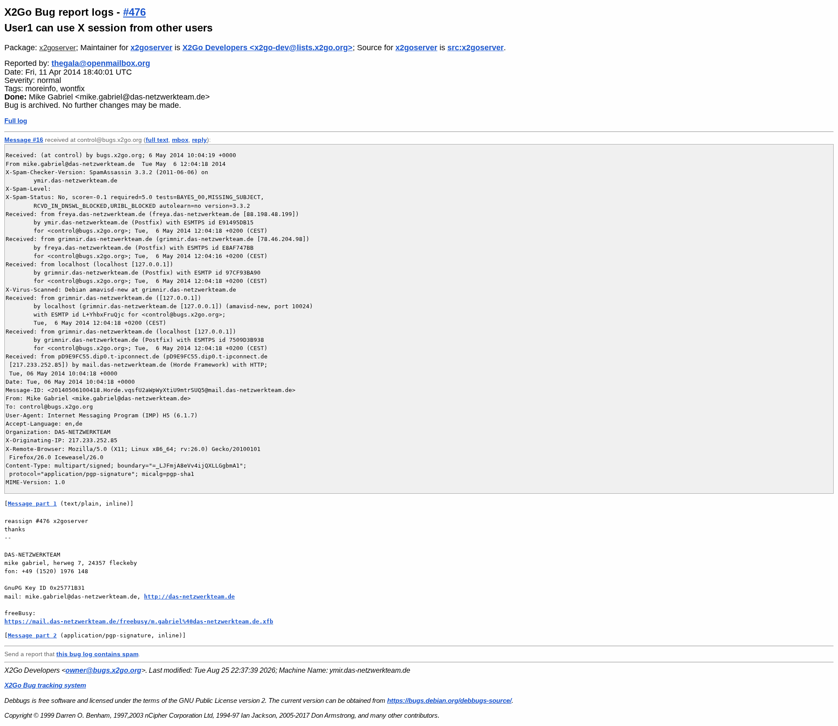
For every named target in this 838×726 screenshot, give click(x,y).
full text (157, 139)
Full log (15, 120)
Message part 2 (32, 635)
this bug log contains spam (97, 653)
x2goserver (57, 48)
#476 (134, 12)
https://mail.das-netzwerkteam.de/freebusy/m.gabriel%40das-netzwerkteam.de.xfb (138, 621)
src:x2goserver (475, 47)
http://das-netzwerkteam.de (189, 596)
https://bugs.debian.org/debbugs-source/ (449, 700)
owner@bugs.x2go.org (103, 670)
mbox (180, 139)
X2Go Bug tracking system (45, 685)
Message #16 (23, 139)
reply (199, 139)
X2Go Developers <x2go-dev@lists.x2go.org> (267, 47)
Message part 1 (32, 503)
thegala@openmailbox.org (101, 63)
